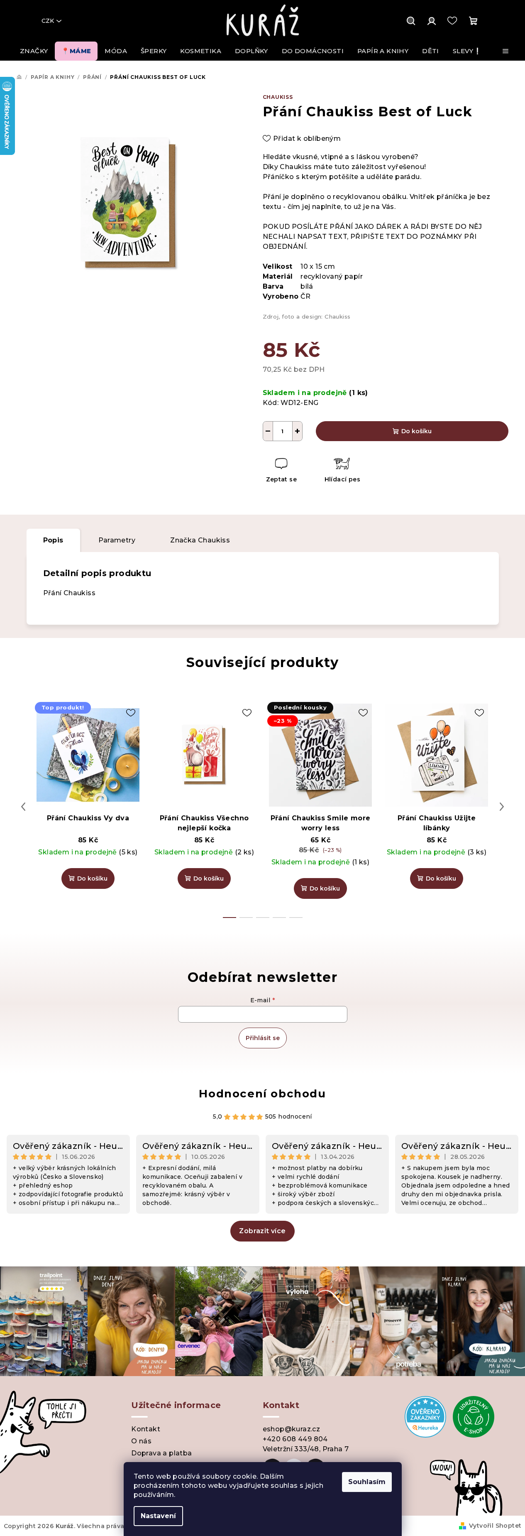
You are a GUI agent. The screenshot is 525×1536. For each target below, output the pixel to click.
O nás (141, 1441)
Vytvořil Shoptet (495, 1525)
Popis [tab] (53, 540)
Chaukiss (278, 97)
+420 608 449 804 (295, 1439)
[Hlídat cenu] (342, 471)
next (501, 806)
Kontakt (145, 1429)
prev (23, 806)
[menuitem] (33, 51)
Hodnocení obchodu (262, 1093)
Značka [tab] (200, 540)
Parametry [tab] (117, 540)
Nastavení (158, 1516)
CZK (48, 21)
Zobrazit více (262, 1231)
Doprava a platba (161, 1453)
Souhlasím (367, 1482)
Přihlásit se (263, 1038)
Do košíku (416, 431)
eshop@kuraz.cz (291, 1429)
